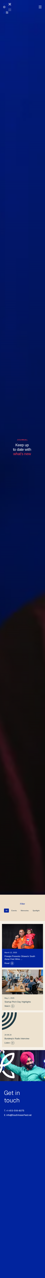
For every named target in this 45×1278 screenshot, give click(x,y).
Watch (7, 1006)
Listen (7, 1043)
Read (6, 963)
